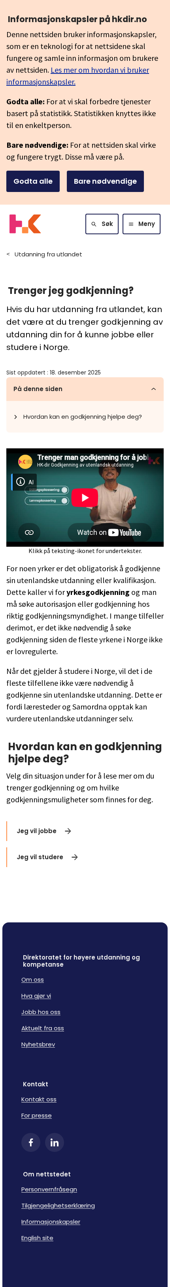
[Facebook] (30, 1142)
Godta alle (33, 181)
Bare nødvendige (105, 181)
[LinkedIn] (54, 1142)
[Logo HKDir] (25, 224)
